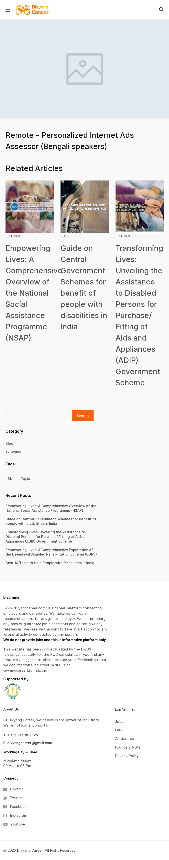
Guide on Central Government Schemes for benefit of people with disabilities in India (51, 521)
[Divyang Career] (32, 9)
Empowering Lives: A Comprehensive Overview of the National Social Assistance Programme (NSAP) (34, 293)
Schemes (13, 236)
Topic (25, 478)
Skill (10, 478)
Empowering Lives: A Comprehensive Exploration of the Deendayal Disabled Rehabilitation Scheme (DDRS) (51, 552)
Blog (65, 236)
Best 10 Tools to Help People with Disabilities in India (50, 563)
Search (83, 416)
